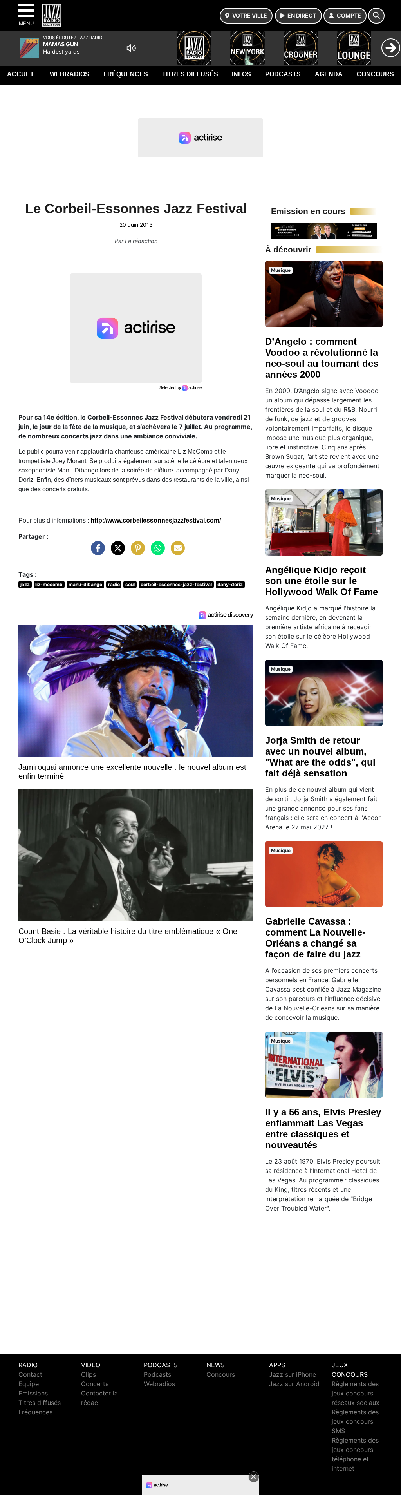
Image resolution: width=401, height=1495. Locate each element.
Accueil (21, 74)
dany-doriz (230, 584)
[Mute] (131, 48)
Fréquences (125, 74)
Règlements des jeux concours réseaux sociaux (355, 1393)
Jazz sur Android (294, 1384)
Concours (375, 74)
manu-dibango (85, 584)
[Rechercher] (376, 16)
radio (114, 584)
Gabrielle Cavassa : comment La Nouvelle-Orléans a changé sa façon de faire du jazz (315, 937)
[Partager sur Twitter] (116, 552)
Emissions (33, 1393)
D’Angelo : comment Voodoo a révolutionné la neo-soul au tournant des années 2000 (321, 358)
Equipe (28, 1384)
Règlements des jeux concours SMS (355, 1421)
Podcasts (283, 74)
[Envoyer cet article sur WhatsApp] (156, 552)
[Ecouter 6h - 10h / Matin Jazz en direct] (324, 230)
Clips (88, 1374)
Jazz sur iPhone (292, 1374)
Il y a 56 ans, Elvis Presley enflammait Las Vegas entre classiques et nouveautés (323, 1128)
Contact (30, 1374)
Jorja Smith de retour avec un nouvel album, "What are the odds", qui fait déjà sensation (320, 756)
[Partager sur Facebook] (96, 552)
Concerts (94, 1384)
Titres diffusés (190, 74)
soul (130, 584)
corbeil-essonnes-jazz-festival (176, 584)
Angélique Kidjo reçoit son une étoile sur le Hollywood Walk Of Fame (321, 581)
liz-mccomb (49, 584)
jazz (25, 584)
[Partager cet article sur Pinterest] (136, 552)
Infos (241, 74)
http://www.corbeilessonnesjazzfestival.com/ (155, 520)
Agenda (329, 74)
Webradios (69, 74)
